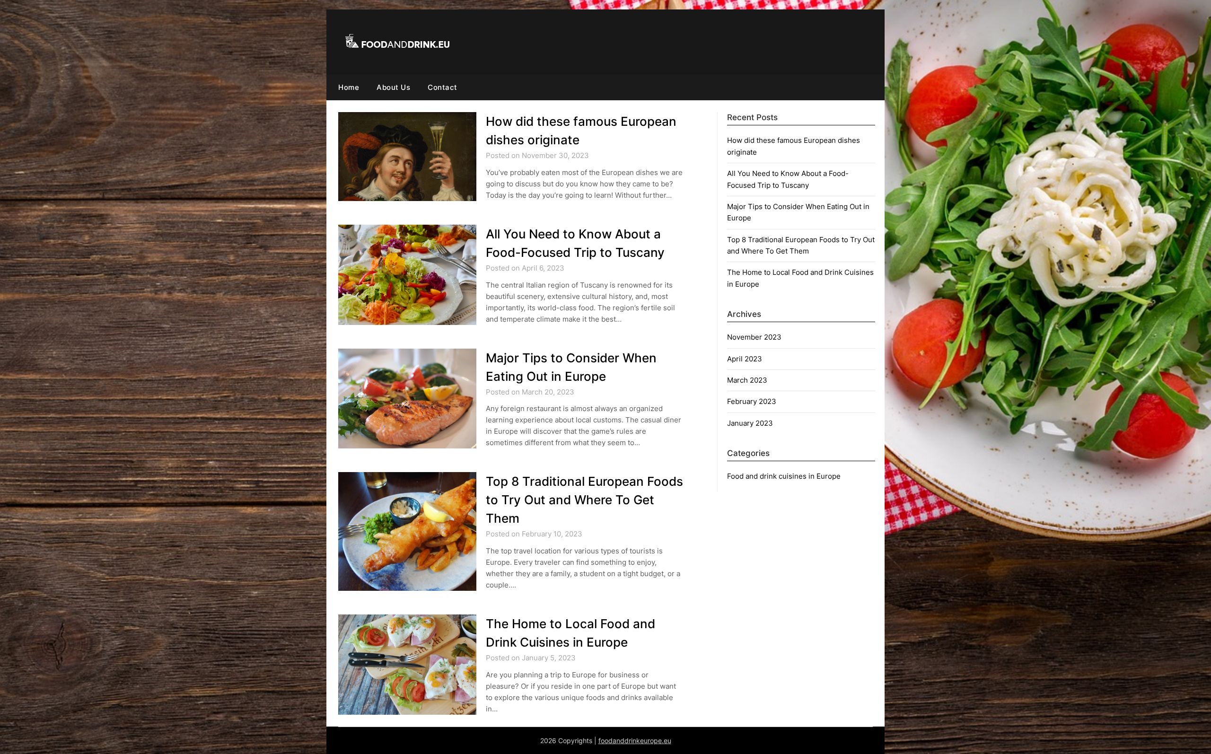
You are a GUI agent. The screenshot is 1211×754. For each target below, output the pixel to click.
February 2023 (751, 401)
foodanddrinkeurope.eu (634, 740)
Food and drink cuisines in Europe (784, 476)
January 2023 (750, 423)
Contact (442, 87)
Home (348, 87)
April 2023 (744, 358)
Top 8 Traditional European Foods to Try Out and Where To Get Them (584, 500)
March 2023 (747, 380)
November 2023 (754, 337)
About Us (393, 87)
